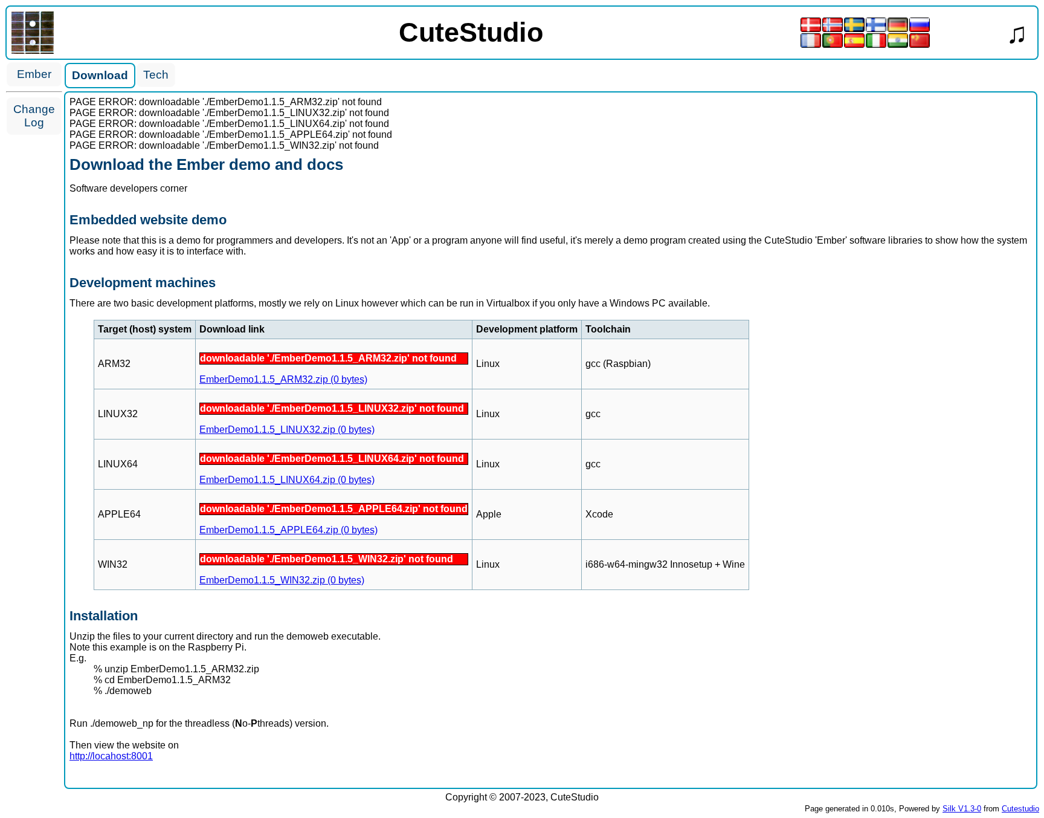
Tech (156, 74)
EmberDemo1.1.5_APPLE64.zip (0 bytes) (288, 530)
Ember (34, 74)
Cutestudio (1020, 808)
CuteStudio (471, 32)
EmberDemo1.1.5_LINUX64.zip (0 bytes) (287, 480)
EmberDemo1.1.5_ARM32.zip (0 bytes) (283, 379)
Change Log (34, 116)
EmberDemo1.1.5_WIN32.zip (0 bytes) (281, 580)
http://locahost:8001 (111, 756)
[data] (32, 50)
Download (100, 75)
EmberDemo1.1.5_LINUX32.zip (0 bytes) (287, 429)
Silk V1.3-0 (961, 808)
